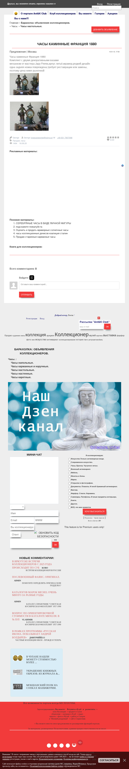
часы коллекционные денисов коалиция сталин (42, 233)
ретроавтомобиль (96, 339)
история (80, 339)
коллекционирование (67, 339)
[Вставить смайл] (58, 507)
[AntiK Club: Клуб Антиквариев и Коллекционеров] (16, 13)
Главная (14, 22)
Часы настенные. (22, 373)
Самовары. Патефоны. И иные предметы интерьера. (94, 497)
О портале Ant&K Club (34, 13)
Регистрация (114, 4)
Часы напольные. (22, 362)
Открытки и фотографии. (82, 483)
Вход (100, 4)
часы (23, 140)
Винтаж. (74, 490)
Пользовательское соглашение (50, 759)
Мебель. (74, 473)
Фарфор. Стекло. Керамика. (83, 493)
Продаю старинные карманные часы (36, 236)
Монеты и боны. (78, 476)
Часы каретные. (21, 377)
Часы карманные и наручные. (30, 366)
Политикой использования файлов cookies (46, 766)
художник (16, 335)
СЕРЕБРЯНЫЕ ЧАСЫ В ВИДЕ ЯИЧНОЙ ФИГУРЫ (43, 223)
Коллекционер (72, 334)
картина (99, 335)
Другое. (74, 504)
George (16, 137)
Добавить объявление (105, 29)
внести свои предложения (57, 723)
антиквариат (52, 339)
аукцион (50, 335)
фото (28, 339)
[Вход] (31, 277)
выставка (109, 335)
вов (33, 339)
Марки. (74, 479)
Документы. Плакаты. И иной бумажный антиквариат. (94, 486)
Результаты (88, 518)
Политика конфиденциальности (75, 759)
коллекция (35, 334)
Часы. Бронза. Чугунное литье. (84, 466)
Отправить (26, 294)
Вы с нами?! (21, 18)
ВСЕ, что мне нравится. (81, 507)
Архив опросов (99, 518)
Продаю (16, 140)
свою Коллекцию (59, 712)
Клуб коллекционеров (63, 13)
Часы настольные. (23, 370)
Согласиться (109, 760)
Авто (86, 339)
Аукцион (112, 13)
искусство (40, 339)
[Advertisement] (64, 189)
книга (23, 335)
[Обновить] (55, 507)
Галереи (99, 13)
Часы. (14, 26)
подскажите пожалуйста (29, 226)
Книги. (74, 500)
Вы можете (85, 13)
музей (92, 335)
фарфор (120, 335)
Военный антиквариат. (81, 469)
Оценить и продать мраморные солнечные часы (42, 230)
